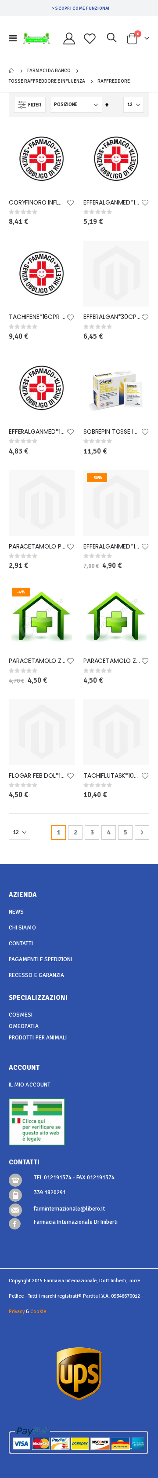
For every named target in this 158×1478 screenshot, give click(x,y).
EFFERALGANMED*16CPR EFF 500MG (111, 202)
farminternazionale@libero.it (69, 1208)
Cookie (38, 1311)
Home (12, 71)
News (16, 911)
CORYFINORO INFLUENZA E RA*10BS (37, 202)
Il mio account (29, 1084)
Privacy (17, 1311)
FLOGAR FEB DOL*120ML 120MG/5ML (37, 776)
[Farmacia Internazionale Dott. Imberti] (36, 38)
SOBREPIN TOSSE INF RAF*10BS (111, 432)
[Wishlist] (90, 38)
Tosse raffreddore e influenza (47, 81)
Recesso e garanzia (36, 975)
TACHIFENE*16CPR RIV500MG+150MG (37, 317)
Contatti (21, 943)
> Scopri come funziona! (81, 8)
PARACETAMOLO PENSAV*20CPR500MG (37, 546)
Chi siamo (22, 927)
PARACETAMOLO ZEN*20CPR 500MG (111, 661)
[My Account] (69, 38)
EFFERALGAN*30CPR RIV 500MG (111, 317)
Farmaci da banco (49, 70)
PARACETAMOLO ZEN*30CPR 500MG (37, 661)
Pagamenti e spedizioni (40, 959)
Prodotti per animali (38, 1037)
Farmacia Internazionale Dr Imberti (76, 1222)
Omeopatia (24, 1026)
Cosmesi (20, 1014)
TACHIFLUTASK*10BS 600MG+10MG (111, 776)
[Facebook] (15, 1224)
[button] (71, 203)
